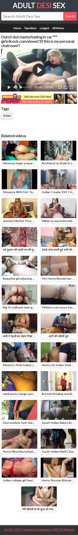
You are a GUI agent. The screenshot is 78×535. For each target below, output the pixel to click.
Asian (7, 115)
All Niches (58, 28)
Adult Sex (39, 5)
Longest (44, 28)
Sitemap (69, 529)
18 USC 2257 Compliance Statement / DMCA (33, 529)
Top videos (30, 28)
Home (17, 28)
